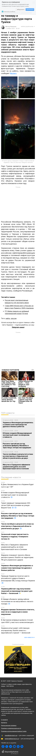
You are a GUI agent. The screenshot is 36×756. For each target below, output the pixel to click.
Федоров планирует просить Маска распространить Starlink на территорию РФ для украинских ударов (17, 556)
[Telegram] (10, 746)
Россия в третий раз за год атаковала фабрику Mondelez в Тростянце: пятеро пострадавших (17, 515)
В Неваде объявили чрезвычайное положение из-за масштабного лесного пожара (17, 600)
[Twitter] (6, 746)
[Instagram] (14, 746)
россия (14, 318)
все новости (29, 637)
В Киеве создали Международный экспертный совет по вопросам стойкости (15, 494)
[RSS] (21, 746)
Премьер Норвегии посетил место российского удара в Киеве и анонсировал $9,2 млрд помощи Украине (18, 577)
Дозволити (29, 9)
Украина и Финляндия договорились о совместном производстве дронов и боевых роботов (17, 567)
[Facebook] (3, 746)
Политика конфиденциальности (11, 728)
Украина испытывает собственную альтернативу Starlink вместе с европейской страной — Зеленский (15, 629)
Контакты (4, 722)
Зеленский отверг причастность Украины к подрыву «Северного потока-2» (15, 535)
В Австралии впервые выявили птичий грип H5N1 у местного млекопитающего (17, 620)
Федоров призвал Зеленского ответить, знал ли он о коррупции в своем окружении (18, 611)
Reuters (13, 73)
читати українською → (28, 26)
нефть (8, 318)
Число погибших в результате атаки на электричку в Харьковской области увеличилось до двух (17, 525)
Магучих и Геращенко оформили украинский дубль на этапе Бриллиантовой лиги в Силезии (14, 546)
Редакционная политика (8, 725)
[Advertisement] (18, 203)
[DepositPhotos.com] (10, 752)
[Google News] (18, 746)
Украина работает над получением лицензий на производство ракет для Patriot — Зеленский (16, 590)
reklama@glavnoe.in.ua (12, 738)
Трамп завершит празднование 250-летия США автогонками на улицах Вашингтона (16, 504)
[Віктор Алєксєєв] (3, 28)
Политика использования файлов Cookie (13, 731)
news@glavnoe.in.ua (11, 735)
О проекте (4, 719)
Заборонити (20, 9)
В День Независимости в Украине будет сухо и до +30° (17, 485)
